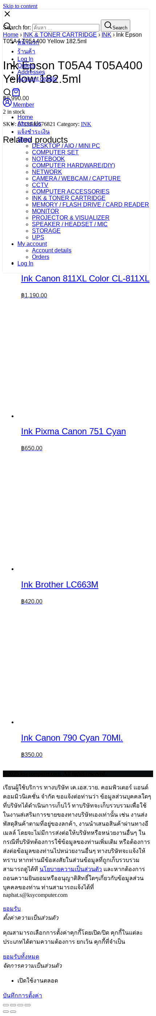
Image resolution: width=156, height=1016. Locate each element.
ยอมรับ (12, 909)
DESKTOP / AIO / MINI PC (66, 146)
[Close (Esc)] (6, 1005)
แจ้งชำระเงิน (33, 132)
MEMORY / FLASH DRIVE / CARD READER (90, 205)
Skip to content (20, 6)
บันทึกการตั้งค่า (22, 995)
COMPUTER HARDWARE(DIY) (73, 165)
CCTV (40, 185)
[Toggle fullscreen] (20, 1005)
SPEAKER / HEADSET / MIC (70, 224)
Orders (26, 65)
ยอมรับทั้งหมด (21, 957)
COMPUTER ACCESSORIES (71, 191)
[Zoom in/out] (27, 1005)
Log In (25, 59)
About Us (29, 124)
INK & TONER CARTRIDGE (69, 198)
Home (25, 117)
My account (32, 244)
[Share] (13, 1005)
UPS (38, 237)
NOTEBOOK (48, 159)
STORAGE (46, 231)
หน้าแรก (28, 42)
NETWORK (47, 172)
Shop (24, 139)
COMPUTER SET (55, 152)
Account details (37, 79)
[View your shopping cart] (16, 95)
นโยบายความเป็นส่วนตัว (71, 869)
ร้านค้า (26, 51)
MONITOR (45, 211)
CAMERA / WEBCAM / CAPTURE (76, 178)
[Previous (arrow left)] (6, 1012)
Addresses (31, 72)
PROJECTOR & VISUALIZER (71, 218)
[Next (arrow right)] (13, 1012)
